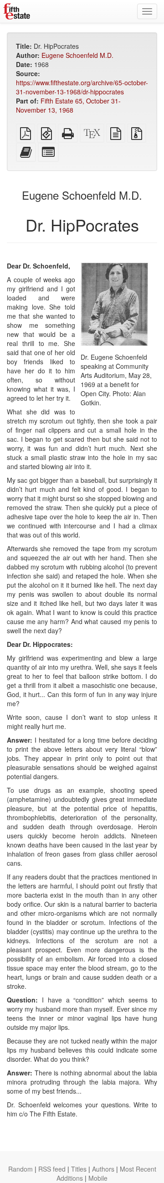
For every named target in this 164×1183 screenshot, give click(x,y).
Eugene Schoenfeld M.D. (77, 55)
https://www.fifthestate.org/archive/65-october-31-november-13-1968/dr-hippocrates (82, 87)
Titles (79, 1168)
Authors (103, 1168)
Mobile (98, 1178)
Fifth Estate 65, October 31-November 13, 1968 (68, 105)
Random (20, 1168)
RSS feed (52, 1168)
